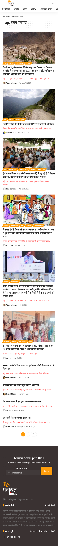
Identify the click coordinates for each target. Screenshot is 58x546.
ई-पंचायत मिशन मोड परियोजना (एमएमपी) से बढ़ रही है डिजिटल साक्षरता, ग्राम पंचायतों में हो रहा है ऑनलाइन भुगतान (29, 175)
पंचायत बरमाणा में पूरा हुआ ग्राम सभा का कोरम (22, 401)
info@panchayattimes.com (20, 499)
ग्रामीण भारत (12, 169)
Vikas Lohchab (11, 83)
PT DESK (9, 245)
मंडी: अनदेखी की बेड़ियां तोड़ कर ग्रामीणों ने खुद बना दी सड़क (28, 123)
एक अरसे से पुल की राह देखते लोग (17, 417)
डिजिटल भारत (24, 169)
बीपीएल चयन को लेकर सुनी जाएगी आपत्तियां (21, 384)
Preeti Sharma (11, 189)
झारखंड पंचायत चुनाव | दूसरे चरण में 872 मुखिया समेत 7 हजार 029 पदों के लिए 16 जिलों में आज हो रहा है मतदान (29, 347)
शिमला (11, 119)
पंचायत (11, 63)
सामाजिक (29, 225)
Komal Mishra (11, 378)
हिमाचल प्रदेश (20, 119)
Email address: (23, 468)
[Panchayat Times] (11, 3)
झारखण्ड (6, 341)
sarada (8, 358)
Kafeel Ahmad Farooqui (14, 427)
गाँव (5, 63)
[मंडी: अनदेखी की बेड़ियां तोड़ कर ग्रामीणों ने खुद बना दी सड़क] (29, 104)
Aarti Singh (10, 133)
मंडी (5, 119)
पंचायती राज (19, 63)
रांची (30, 341)
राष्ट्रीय (28, 63)
